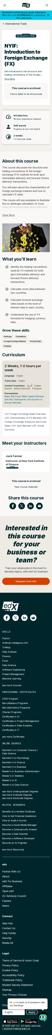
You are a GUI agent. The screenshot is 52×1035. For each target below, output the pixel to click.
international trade (16, 23)
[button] (6, 617)
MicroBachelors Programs (16, 707)
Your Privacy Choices (14, 994)
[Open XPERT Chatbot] (43, 1016)
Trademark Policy (12, 980)
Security (7, 938)
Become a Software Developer (18, 838)
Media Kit (7, 942)
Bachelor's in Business (14, 766)
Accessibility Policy (13, 975)
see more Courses (11, 685)
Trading (6, 647)
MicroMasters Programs (15, 703)
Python (6, 638)
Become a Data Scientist (15, 833)
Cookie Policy (10, 970)
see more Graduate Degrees (17, 794)
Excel (5, 660)
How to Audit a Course (14, 820)
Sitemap (7, 989)
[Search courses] (47, 5)
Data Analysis (9, 651)
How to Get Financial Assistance (19, 816)
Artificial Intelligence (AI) (15, 642)
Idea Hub (7, 923)
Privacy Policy (10, 965)
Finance (6, 656)
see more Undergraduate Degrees (20, 791)
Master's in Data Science (15, 784)
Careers (6, 900)
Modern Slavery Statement (17, 984)
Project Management (13, 674)
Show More (9, 79)
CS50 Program (10, 698)
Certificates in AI (10, 716)
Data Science (9, 665)
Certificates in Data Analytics (17, 725)
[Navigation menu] (4, 5)
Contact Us (8, 928)
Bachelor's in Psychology (15, 758)
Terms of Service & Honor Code (20, 960)
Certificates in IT (10, 730)
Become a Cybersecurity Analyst (19, 829)
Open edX (8, 891)
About (5, 876)
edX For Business (12, 881)
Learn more (26, 18)
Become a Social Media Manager (19, 825)
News (5, 905)
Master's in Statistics (13, 775)
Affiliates (7, 886)
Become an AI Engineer (14, 842)
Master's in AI (9, 780)
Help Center (9, 933)
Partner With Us (11, 871)
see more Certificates (13, 736)
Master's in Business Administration (21, 771)
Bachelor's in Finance (13, 762)
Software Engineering (13, 669)
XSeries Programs (11, 712)
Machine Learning (11, 678)
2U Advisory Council (14, 896)
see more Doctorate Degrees (17, 798)
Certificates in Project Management (20, 721)
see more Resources (13, 849)
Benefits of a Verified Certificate (18, 811)
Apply (31, 1012)
